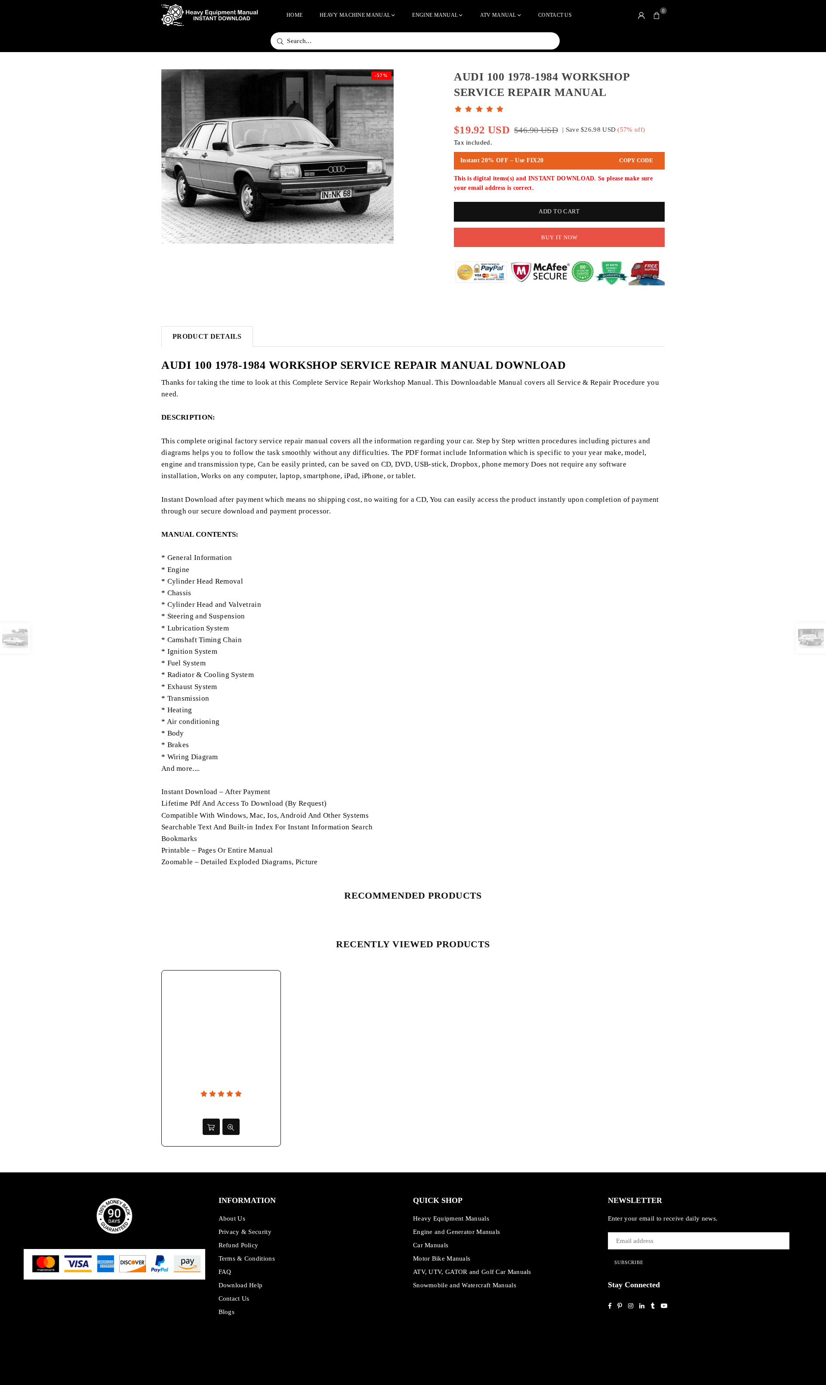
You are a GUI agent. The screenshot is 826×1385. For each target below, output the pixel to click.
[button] (657, 15)
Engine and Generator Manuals (456, 1231)
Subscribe (629, 1262)
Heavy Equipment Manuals (451, 1218)
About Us (232, 1218)
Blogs (227, 1311)
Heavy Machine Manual (355, 15)
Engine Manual (435, 15)
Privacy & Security (245, 1231)
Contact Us (555, 15)
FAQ (225, 1271)
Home (294, 15)
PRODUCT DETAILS (207, 336)
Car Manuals (430, 1245)
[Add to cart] (211, 1127)
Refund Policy (239, 1245)
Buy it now (559, 237)
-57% (381, 75)
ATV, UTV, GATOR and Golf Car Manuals (472, 1271)
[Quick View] (231, 1127)
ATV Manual (498, 15)
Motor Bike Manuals (441, 1258)
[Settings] (641, 15)
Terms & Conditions (247, 1258)
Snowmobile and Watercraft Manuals (464, 1285)
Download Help (241, 1285)
